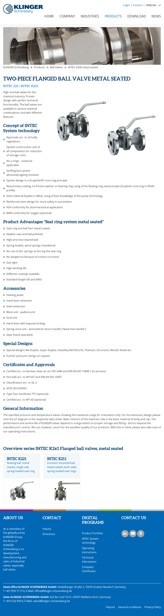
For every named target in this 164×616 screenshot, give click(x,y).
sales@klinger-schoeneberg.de (51, 601)
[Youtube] (132, 533)
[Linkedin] (125, 533)
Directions (49, 534)
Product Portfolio (92, 533)
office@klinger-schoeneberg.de (53, 591)
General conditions (129, 607)
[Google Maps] (140, 533)
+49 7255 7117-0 (15, 591)
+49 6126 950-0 (14, 601)
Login (126, 5)
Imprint (110, 607)
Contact (137, 5)
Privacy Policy (152, 607)
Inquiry (47, 529)
